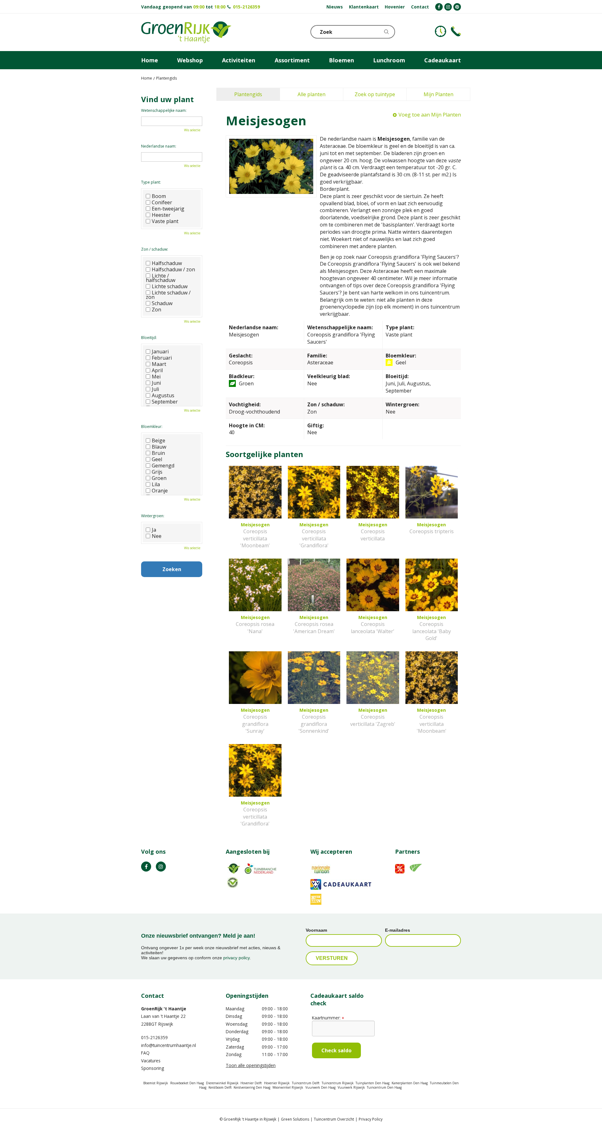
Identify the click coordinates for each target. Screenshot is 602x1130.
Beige (158, 440)
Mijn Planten (438, 94)
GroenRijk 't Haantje (163, 1009)
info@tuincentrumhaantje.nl (168, 1045)
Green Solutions (295, 1119)
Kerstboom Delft (220, 1087)
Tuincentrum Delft (305, 1083)
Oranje (160, 490)
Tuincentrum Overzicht (334, 1119)
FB (146, 867)
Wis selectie (192, 130)
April (157, 370)
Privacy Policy (371, 1119)
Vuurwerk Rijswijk (351, 1087)
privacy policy (236, 957)
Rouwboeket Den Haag (187, 1083)
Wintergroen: (152, 515)
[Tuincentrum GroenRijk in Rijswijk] (186, 32)
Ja (154, 530)
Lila (156, 484)
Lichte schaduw (169, 286)
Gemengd (163, 465)
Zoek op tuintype (375, 94)
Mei (156, 376)
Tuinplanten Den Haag (372, 1083)
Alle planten (311, 94)
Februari (162, 358)
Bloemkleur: (151, 426)
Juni (156, 383)
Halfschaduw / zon (173, 269)
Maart (159, 364)
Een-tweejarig (168, 208)
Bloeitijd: (149, 337)
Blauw (159, 447)
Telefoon (456, 31)
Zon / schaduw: (154, 249)
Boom (159, 196)
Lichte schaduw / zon (168, 294)
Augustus (163, 395)
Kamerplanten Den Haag (410, 1083)
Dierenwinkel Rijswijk (222, 1083)
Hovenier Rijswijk (277, 1083)
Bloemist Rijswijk (155, 1083)
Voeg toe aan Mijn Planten (430, 114)
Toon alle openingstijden (251, 1065)
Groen (159, 478)
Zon (156, 309)
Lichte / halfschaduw (160, 277)
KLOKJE (440, 31)
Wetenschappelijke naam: (164, 110)
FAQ (145, 1053)
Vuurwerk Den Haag (320, 1087)
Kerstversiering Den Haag (252, 1087)
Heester (161, 215)
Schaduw (162, 303)
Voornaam (316, 930)
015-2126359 (246, 7)
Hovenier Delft (251, 1083)
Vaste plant (165, 221)
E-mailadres (397, 930)
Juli (155, 389)
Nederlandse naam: (158, 146)
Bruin (158, 453)
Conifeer (162, 202)
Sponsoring (152, 1068)
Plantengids (248, 94)
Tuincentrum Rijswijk (338, 1083)
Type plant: (151, 182)
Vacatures (151, 1061)
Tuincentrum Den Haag (384, 1087)
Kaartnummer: (328, 1018)
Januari (160, 351)
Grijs (157, 472)
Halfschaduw (167, 263)
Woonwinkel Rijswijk (287, 1087)
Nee (156, 536)
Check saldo (336, 1050)
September (165, 401)
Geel (157, 459)
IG (161, 867)
